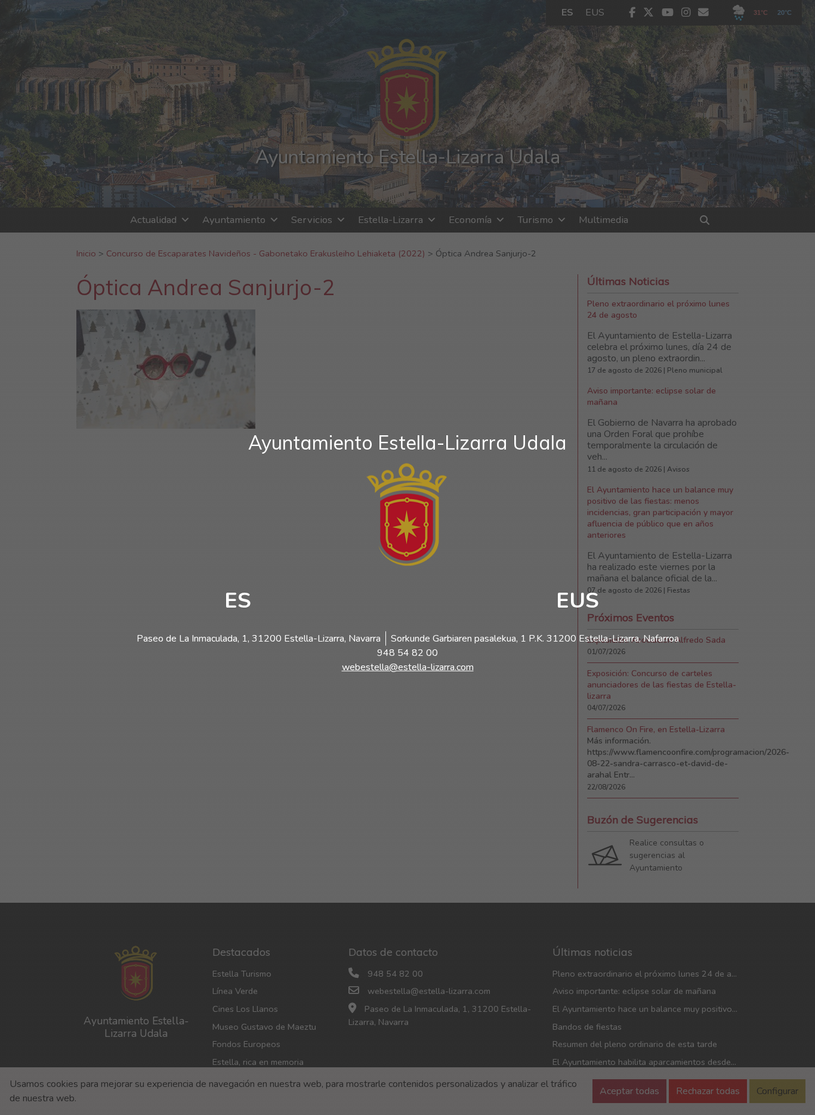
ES (237, 600)
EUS (577, 600)
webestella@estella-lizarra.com (408, 667)
